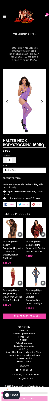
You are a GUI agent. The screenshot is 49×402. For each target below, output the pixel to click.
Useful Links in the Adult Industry (24, 355)
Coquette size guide (23, 346)
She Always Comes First (22, 386)
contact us (23, 336)
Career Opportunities (24, 333)
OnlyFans (23, 349)
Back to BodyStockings (26, 316)
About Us (23, 330)
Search (23, 339)
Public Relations (24, 343)
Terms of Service (23, 358)
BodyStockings (19, 54)
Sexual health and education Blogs (23, 352)
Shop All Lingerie (28, 47)
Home (13, 47)
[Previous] (7, 101)
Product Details (12, 178)
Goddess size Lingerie (23, 50)
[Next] (42, 101)
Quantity (6, 155)
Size (5, 165)
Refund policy (24, 361)
